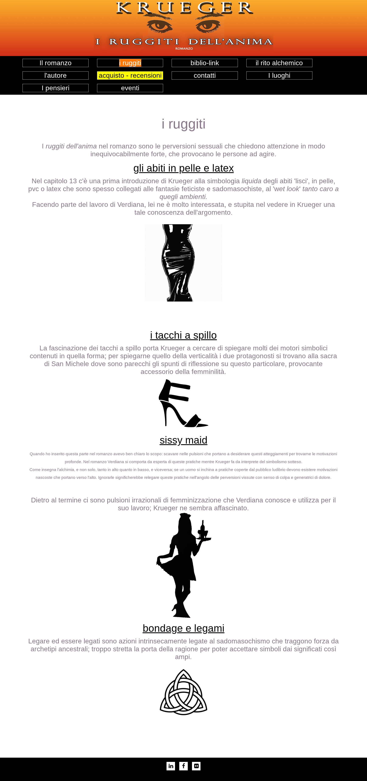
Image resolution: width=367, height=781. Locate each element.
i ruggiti (130, 63)
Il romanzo (56, 63)
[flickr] (196, 766)
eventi (130, 88)
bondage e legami (183, 628)
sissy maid (183, 440)
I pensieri (55, 88)
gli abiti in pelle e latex (183, 168)
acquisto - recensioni (130, 75)
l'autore (55, 75)
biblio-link (205, 63)
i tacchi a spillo (183, 335)
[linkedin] (171, 766)
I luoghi (279, 75)
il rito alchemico (279, 63)
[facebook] (183, 766)
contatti (205, 75)
